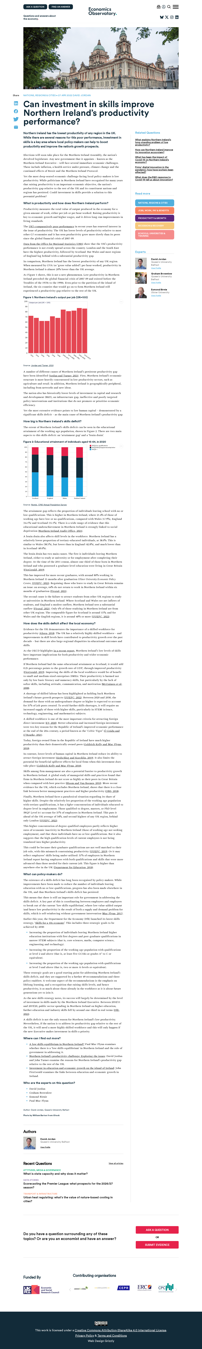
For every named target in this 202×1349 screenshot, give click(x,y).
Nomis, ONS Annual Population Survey (49, 505)
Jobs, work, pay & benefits (153, 210)
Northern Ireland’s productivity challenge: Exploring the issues (67, 1056)
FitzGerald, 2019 (34, 570)
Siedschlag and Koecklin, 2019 (74, 758)
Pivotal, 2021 (58, 591)
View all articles (116, 1163)
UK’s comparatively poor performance (51, 227)
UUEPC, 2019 (98, 851)
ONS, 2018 (112, 791)
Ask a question (35, 7)
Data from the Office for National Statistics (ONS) (53, 244)
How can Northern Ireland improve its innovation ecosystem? (154, 151)
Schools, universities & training (151, 234)
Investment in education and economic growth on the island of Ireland (71, 1068)
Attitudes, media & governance (42, 1170)
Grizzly (109, 1341)
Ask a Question (157, 1229)
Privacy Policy (84, 1335)
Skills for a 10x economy (49, 923)
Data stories (31, 1180)
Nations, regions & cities (39, 95)
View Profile (45, 1147)
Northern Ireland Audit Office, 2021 (60, 531)
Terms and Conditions (112, 1335)
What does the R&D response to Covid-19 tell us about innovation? (154, 178)
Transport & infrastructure (40, 1194)
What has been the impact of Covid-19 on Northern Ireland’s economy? (152, 160)
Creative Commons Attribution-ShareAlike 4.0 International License (120, 1330)
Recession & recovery (151, 226)
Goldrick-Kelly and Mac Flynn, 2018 (59, 766)
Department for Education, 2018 (73, 867)
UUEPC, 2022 (40, 583)
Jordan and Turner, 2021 (42, 365)
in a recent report (64, 651)
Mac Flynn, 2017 (112, 913)
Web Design (96, 1341)
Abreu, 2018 (47, 633)
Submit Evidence (157, 1244)
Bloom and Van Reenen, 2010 (83, 783)
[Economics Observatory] (101, 11)
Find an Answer (61, 7)
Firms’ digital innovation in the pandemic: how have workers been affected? (154, 170)
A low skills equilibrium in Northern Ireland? (56, 1044)
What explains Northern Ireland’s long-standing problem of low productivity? (153, 142)
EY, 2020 (51, 723)
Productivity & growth (152, 218)
